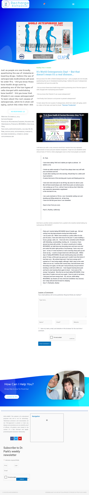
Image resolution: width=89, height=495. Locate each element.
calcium (25, 129)
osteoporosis (20, 131)
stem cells (30, 124)
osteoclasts (9, 131)
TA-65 (3, 126)
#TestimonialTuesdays (16, 122)
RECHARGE (22, 124)
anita (7, 129)
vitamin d (20, 134)
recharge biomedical (8, 134)
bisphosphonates (15, 129)
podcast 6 (28, 131)
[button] (73, 4)
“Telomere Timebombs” (69, 105)
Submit (22, 479)
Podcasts (14, 124)
